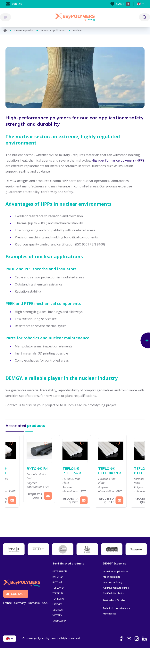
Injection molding (112, 582)
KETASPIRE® (60, 571)
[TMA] (13, 549)
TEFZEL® (58, 593)
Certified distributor (113, 593)
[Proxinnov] (136, 549)
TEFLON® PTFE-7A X (72, 470)
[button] (9, 473)
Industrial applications (53, 30)
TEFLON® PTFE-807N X (110, 470)
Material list (109, 613)
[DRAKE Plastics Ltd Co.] (87, 549)
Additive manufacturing (116, 587)
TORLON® (58, 598)
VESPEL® (58, 609)
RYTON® (57, 582)
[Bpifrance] (62, 549)
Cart (122, 4)
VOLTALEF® (59, 620)
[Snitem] (38, 549)
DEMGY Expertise (23, 30)
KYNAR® (58, 576)
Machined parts (111, 576)
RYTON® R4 (37, 468)
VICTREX (57, 615)
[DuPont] (111, 549)
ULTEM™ (57, 604)
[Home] (5, 31)
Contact (18, 3)
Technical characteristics (116, 608)
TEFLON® (58, 587)
